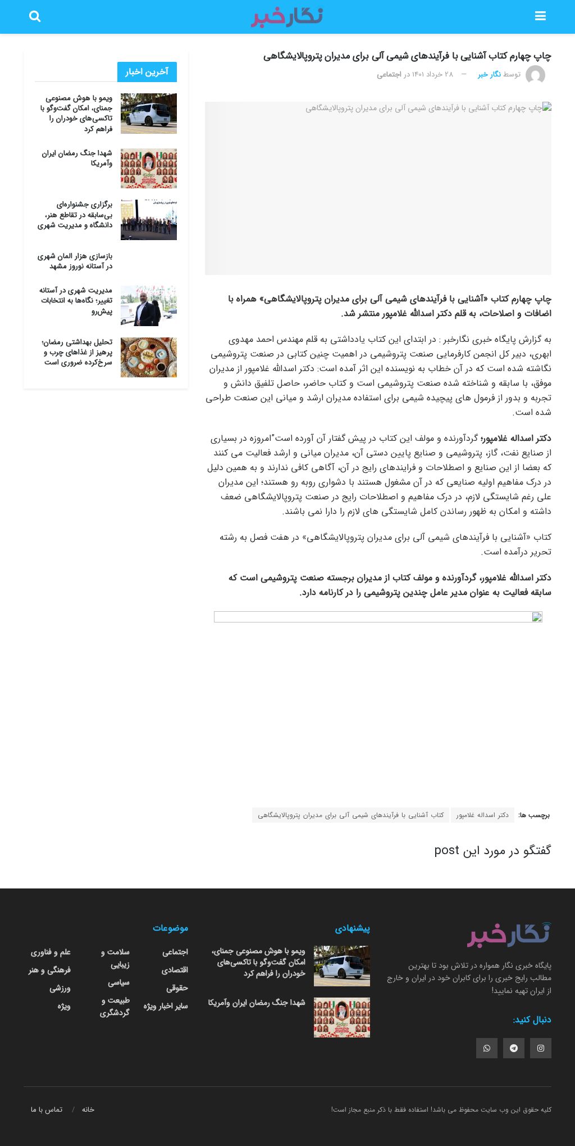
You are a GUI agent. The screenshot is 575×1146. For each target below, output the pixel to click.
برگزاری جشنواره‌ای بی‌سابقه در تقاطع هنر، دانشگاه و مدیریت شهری (75, 214)
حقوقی (177, 988)
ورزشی (60, 988)
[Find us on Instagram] (540, 1048)
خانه (88, 1110)
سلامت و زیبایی (115, 958)
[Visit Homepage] (287, 17)
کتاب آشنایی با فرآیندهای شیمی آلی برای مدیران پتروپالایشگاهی (351, 815)
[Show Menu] (540, 17)
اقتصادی (175, 970)
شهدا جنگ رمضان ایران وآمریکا (77, 158)
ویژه (64, 1006)
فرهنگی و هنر (50, 970)
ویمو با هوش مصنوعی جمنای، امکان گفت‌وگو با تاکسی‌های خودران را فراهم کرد (76, 113)
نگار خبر (489, 74)
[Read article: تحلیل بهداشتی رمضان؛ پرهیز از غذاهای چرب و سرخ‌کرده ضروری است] (149, 357)
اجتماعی (389, 74)
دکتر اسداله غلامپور (483, 815)
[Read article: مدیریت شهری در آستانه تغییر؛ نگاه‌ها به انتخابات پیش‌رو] (149, 306)
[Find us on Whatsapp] (487, 1048)
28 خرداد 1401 (432, 74)
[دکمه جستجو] (34, 17)
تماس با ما (46, 1110)
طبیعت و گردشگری (114, 1006)
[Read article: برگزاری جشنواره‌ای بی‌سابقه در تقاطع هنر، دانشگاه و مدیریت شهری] (149, 220)
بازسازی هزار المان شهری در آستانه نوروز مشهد (75, 261)
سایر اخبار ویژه (166, 1006)
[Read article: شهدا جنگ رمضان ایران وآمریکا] (149, 168)
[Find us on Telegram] (513, 1048)
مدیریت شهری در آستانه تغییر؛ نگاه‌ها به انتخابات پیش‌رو (75, 301)
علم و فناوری (51, 952)
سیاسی (119, 982)
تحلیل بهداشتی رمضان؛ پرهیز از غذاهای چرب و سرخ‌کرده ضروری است (77, 352)
